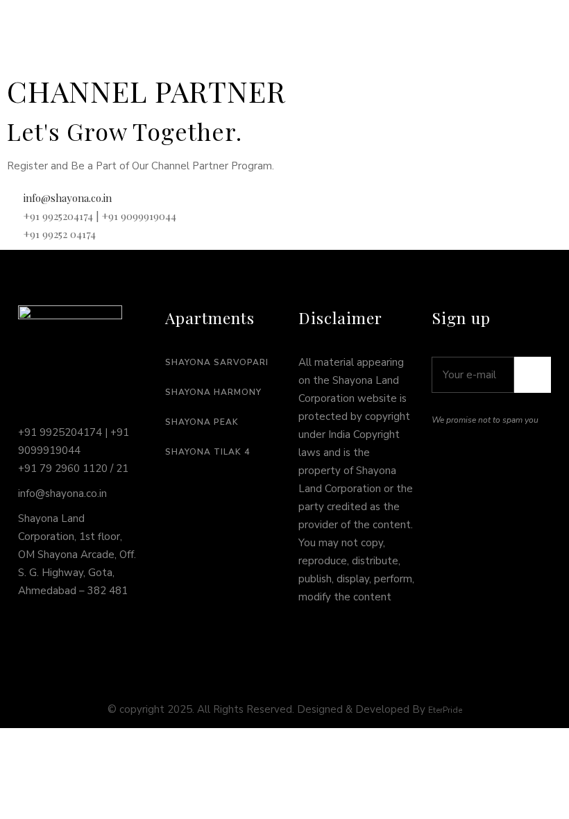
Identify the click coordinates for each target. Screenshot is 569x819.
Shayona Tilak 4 (207, 451)
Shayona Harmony (213, 392)
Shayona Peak (202, 422)
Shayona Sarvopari (217, 362)
